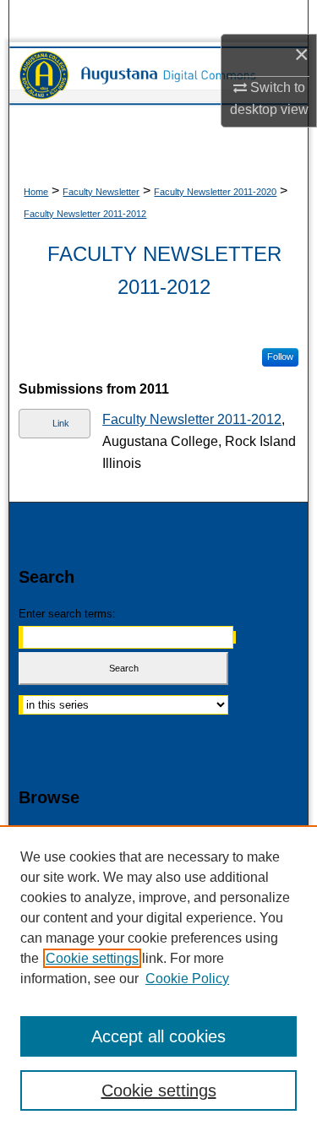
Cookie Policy (187, 978)
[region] (158, 978)
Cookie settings (92, 958)
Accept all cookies (158, 1036)
